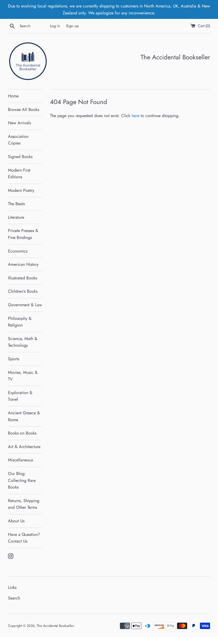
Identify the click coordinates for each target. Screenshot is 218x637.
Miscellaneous (20, 460)
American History (23, 264)
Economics (17, 251)
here (135, 116)
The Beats (16, 204)
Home (13, 96)
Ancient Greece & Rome (24, 416)
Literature (16, 217)
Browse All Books (23, 109)
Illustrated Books (22, 278)
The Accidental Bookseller (55, 625)
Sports (13, 359)
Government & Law (25, 305)
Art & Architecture (24, 447)
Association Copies (18, 139)
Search (14, 598)
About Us (16, 521)
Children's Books (22, 291)
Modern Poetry (21, 190)
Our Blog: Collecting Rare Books (22, 480)
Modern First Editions (19, 173)
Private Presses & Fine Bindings (23, 234)
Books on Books (22, 433)
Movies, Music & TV (23, 375)
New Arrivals (19, 123)
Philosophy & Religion (20, 321)
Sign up (72, 25)
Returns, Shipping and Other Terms (23, 504)
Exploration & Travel (20, 396)
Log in (55, 25)
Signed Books (20, 157)
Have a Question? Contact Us (24, 537)
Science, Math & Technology (22, 342)
